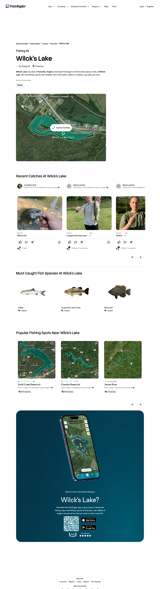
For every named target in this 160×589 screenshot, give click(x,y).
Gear (91, 233)
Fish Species (96, 582)
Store (114, 6)
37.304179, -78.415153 (59, 96)
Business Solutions (78, 6)
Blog (106, 6)
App (50, 6)
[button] (61, 127)
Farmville (53, 43)
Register (150, 6)
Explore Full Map (63, 127)
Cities (79, 582)
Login (141, 6)
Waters (86, 582)
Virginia (45, 43)
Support (95, 6)
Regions (72, 582)
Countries (63, 582)
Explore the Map (22, 43)
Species (19, 233)
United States (35, 43)
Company (62, 6)
